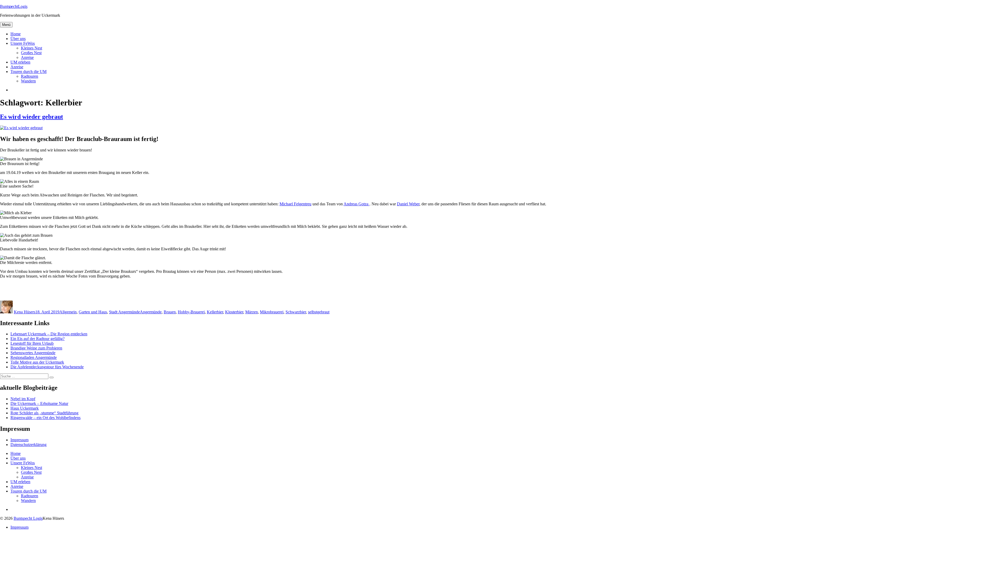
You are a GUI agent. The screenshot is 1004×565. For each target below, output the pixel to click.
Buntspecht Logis (28, 518)
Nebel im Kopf (22, 399)
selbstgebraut (318, 312)
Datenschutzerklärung (28, 444)
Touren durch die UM (28, 71)
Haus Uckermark (24, 408)
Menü (6, 25)
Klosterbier (234, 312)
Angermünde (151, 312)
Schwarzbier (296, 312)
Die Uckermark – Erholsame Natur (39, 403)
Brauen (170, 312)
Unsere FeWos (22, 43)
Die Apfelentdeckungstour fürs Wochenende (47, 367)
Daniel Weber (408, 204)
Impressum (19, 440)
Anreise (27, 57)
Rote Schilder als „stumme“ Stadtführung (44, 413)
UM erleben (20, 62)
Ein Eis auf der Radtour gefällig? (37, 338)
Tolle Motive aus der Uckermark (37, 362)
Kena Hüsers (24, 312)
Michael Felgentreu (295, 204)
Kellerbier (215, 312)
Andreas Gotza (356, 204)
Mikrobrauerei (271, 312)
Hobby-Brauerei (191, 312)
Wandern (28, 81)
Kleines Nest (31, 48)
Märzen (251, 312)
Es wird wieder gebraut (31, 116)
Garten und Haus (93, 312)
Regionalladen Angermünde (33, 357)
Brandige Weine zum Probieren (36, 348)
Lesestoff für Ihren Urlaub (32, 343)
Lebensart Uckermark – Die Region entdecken (48, 334)
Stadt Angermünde (124, 312)
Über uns (18, 38)
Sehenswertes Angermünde (32, 353)
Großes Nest (31, 52)
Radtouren (29, 76)
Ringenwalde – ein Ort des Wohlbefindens (45, 417)
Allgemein (68, 312)
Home (15, 34)
